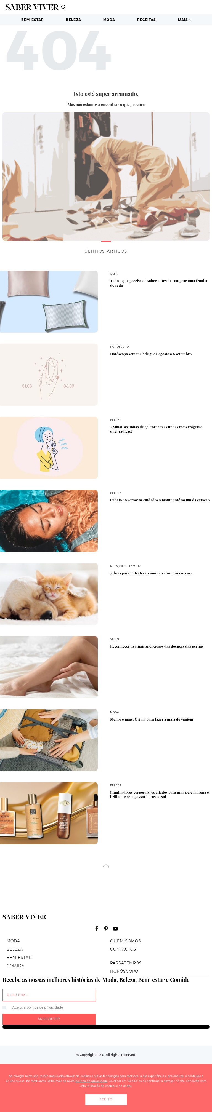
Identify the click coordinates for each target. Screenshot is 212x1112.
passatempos (126, 963)
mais (183, 20)
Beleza (73, 20)
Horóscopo (124, 971)
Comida (16, 965)
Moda (109, 20)
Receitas (146, 20)
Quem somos (125, 941)
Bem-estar (32, 20)
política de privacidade (44, 1007)
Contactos (123, 949)
